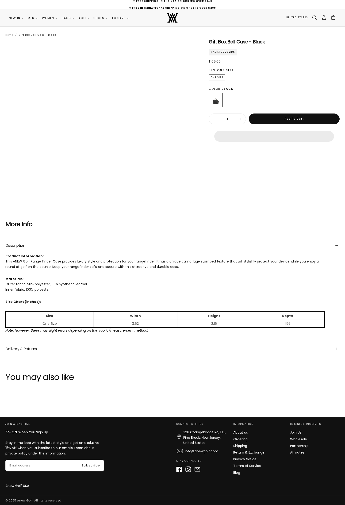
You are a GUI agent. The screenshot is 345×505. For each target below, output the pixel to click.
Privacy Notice (245, 459)
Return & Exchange (248, 452)
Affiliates (297, 452)
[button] (274, 132)
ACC (82, 18)
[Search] (314, 17)
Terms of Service (247, 465)
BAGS (66, 18)
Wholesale (298, 439)
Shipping (240, 445)
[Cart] (333, 17)
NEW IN (14, 18)
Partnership (299, 445)
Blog (236, 472)
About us (240, 432)
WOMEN (48, 18)
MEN (31, 18)
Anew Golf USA (17, 485)
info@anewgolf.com (201, 451)
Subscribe (90, 465)
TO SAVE (119, 18)
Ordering (240, 439)
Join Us (295, 432)
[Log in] (324, 17)
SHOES (98, 18)
